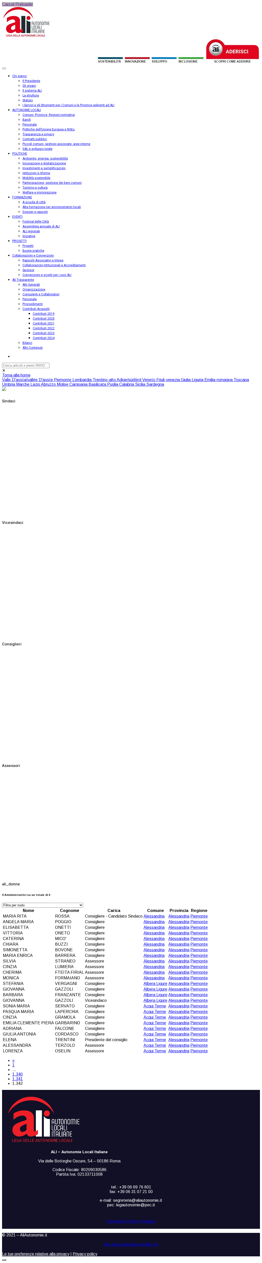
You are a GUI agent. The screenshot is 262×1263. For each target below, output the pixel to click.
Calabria (127, 384)
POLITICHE (19, 153)
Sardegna (155, 384)
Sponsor (28, 270)
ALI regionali (31, 231)
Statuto (28, 100)
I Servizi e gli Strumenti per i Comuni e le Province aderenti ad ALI (68, 105)
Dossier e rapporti (35, 212)
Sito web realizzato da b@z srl (131, 1245)
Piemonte (63, 380)
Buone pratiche (33, 250)
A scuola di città (34, 202)
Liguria (198, 380)
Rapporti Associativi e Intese (43, 260)
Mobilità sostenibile (36, 178)
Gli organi (29, 85)
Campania (79, 384)
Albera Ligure (155, 983)
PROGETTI (19, 241)
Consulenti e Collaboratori (41, 294)
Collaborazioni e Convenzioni (33, 255)
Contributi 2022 (43, 328)
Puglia (113, 384)
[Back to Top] (4, 1260)
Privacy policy (85, 1254)
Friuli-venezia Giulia (174, 380)
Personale (30, 124)
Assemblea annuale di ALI (41, 226)
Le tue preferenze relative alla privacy (35, 1254)
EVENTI (17, 216)
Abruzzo (49, 384)
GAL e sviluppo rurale (37, 149)
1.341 (17, 1079)
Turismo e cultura (35, 187)
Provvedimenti (33, 304)
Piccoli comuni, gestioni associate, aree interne (56, 144)
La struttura (31, 95)
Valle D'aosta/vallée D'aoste (28, 380)
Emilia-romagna (219, 380)
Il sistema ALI (32, 90)
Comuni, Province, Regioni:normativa (49, 115)
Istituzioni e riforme (36, 173)
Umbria (9, 384)
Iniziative (29, 236)
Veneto (149, 380)
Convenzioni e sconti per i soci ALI (47, 275)
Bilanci (27, 343)
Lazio (35, 384)
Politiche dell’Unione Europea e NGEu (49, 129)
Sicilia (140, 384)
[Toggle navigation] (4, 68)
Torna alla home (16, 375)
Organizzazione (34, 289)
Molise (63, 384)
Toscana (241, 380)
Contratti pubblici (35, 139)
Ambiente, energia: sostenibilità (45, 158)
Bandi (27, 119)
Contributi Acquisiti (36, 309)
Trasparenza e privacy (38, 134)
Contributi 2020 (43, 318)
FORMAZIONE (22, 197)
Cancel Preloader (17, 4)
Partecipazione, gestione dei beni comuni (52, 183)
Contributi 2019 (43, 313)
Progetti (28, 246)
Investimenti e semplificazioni (44, 168)
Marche (23, 384)
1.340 (17, 1074)
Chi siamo (19, 76)
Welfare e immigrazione (40, 192)
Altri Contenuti (33, 347)
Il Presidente (31, 81)
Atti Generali (31, 284)
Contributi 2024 (43, 338)
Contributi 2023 (43, 333)
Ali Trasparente (23, 280)
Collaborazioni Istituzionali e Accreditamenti (54, 265)
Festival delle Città (36, 221)
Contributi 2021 (43, 323)
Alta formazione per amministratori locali (52, 207)
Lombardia (82, 380)
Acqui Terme (155, 1006)
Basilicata (98, 384)
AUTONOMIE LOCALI (26, 110)
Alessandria (154, 916)
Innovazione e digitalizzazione (44, 163)
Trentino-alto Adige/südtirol (117, 380)
